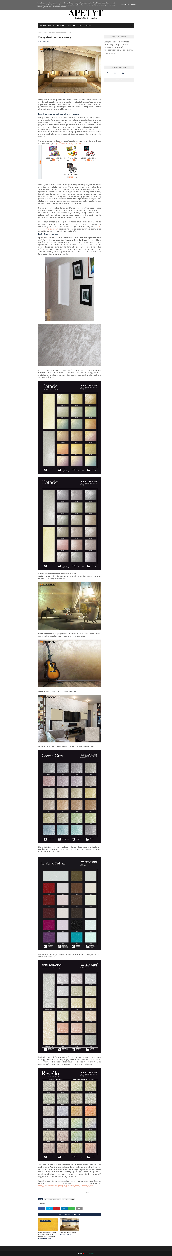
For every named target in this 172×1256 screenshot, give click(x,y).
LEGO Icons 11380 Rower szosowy (89, 158)
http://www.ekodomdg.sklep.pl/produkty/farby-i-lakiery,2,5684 (66, 1185)
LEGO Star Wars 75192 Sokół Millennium (72, 175)
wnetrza (51, 33)
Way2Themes (90, 1253)
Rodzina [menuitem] (88, 25)
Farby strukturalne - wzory (68, 1232)
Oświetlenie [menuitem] (71, 25)
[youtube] (122, 73)
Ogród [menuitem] (80, 25)
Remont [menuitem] (51, 25)
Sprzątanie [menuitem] (60, 25)
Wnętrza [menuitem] (43, 25)
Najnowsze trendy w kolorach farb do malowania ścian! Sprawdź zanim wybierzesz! (47, 1234)
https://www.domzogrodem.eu (67, 143)
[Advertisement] (119, 119)
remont (65, 1199)
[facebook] (107, 73)
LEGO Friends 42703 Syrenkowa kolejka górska (54, 158)
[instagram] (115, 73)
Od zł (54, 160)
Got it (133, 5)
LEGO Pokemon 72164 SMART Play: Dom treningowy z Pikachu (72, 158)
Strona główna (42, 33)
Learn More (125, 5)
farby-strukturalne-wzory (52, 1199)
